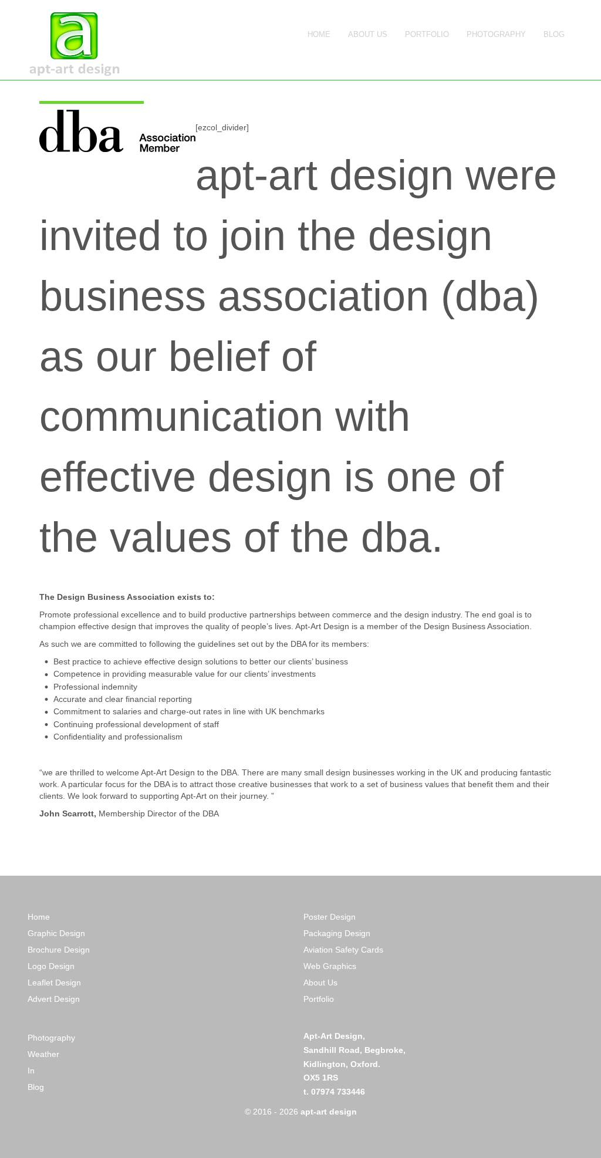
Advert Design (54, 999)
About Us (320, 982)
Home (39, 916)
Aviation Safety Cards (344, 949)
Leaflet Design (54, 982)
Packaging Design (338, 933)
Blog (36, 1087)
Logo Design (51, 966)
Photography (51, 1037)
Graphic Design (56, 933)
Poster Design (329, 916)
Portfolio (319, 999)
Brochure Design (59, 949)
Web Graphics (329, 966)
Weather (43, 1054)
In (31, 1070)
